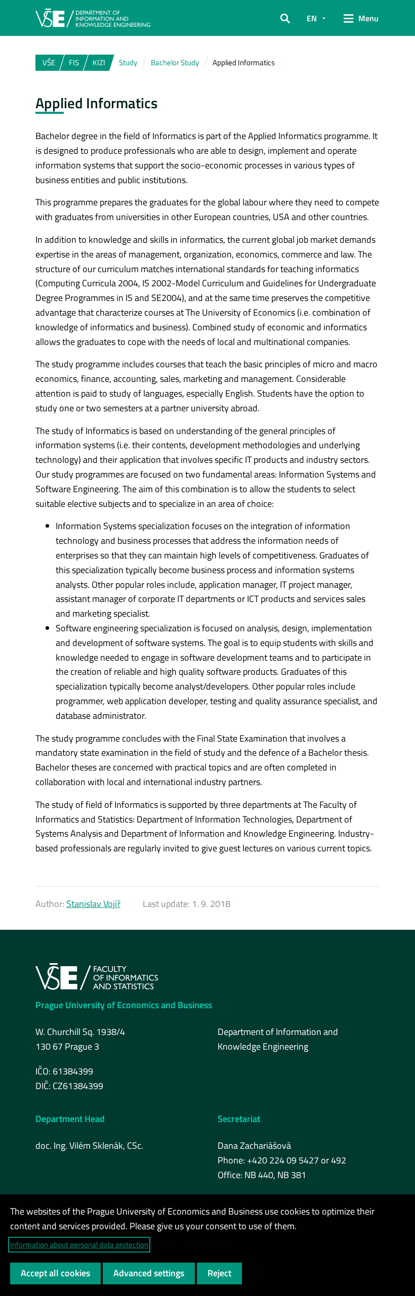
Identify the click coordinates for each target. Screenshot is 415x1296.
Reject (219, 1273)
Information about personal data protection (79, 1244)
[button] (285, 18)
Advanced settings (148, 1273)
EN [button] (312, 18)
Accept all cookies (55, 1273)
